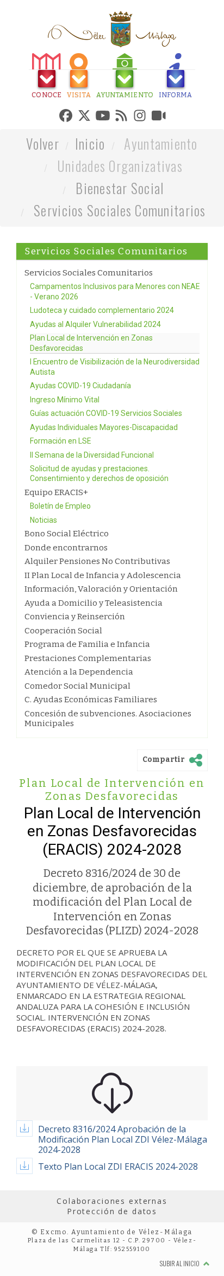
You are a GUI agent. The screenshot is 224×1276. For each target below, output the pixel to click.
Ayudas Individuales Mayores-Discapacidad (104, 477)
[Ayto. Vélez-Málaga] (112, 29)
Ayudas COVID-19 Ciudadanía (80, 436)
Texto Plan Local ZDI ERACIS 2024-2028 (118, 1216)
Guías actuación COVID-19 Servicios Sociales (106, 463)
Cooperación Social (63, 680)
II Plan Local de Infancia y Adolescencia (102, 626)
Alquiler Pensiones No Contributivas (97, 612)
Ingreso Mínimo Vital (64, 449)
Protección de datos (112, 1261)
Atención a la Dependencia (78, 722)
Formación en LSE (60, 491)
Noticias (43, 570)
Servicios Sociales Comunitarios (120, 260)
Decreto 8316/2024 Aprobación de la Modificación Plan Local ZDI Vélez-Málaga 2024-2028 (122, 1189)
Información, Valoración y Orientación (101, 639)
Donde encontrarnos (66, 598)
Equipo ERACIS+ (56, 543)
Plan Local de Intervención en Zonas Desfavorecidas (111, 839)
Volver (42, 193)
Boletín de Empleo (60, 556)
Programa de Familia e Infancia (87, 695)
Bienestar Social (120, 238)
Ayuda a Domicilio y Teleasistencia (93, 653)
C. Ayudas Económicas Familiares (90, 750)
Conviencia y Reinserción (74, 667)
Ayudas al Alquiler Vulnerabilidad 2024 (95, 374)
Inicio (90, 193)
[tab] (31, 77)
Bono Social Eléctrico (66, 584)
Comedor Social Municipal (77, 736)
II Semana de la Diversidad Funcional (92, 505)
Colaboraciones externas (112, 1251)
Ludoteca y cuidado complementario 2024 (102, 360)
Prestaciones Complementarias (87, 708)
